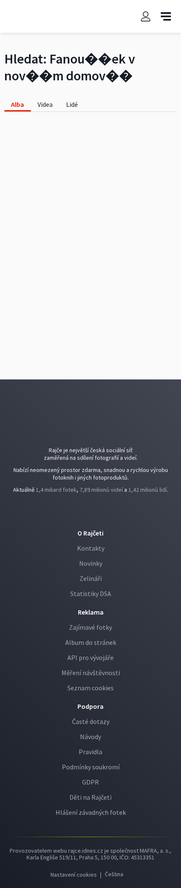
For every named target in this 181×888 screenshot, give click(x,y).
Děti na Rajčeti (90, 797)
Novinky (90, 563)
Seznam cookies (90, 688)
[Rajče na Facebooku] (84, 513)
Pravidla (90, 752)
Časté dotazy (90, 721)
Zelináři (91, 578)
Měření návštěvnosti (90, 672)
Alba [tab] (17, 104)
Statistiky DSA (90, 593)
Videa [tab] (45, 104)
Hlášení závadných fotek (91, 812)
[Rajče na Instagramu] (97, 513)
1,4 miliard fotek (56, 489)
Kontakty (90, 548)
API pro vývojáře (90, 657)
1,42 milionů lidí (147, 489)
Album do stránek (90, 642)
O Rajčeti (90, 533)
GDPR (90, 782)
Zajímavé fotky (90, 627)
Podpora (90, 706)
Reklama (91, 612)
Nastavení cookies (74, 874)
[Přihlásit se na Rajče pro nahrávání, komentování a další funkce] (146, 16)
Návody (90, 736)
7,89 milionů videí (101, 489)
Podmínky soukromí (91, 767)
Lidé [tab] (72, 104)
